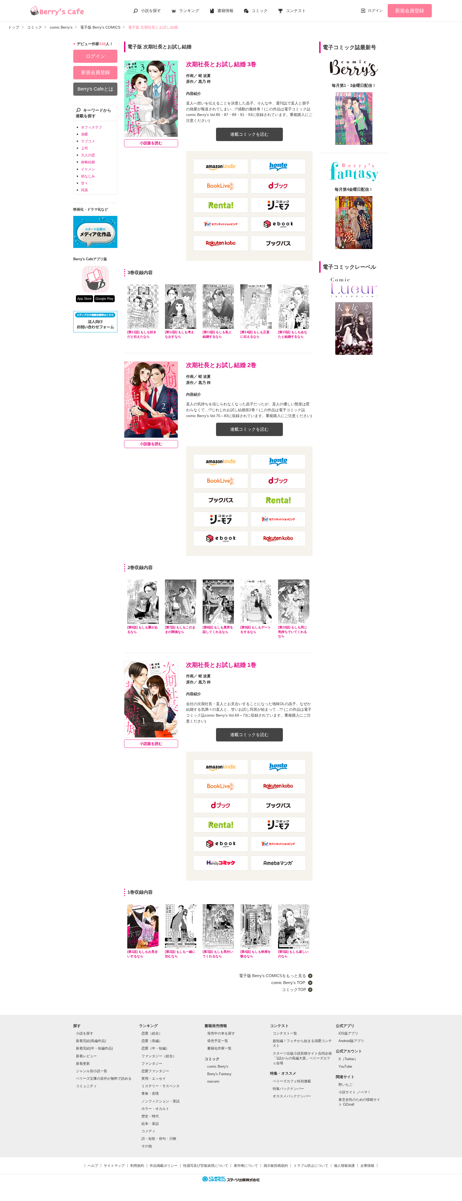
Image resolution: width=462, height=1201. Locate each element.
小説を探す (151, 10)
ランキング (189, 10)
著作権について (246, 1166)
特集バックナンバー (288, 1089)
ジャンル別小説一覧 (91, 1071)
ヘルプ (93, 1166)
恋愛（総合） (151, 1033)
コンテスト (296, 10)
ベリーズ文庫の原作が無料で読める (104, 1078)
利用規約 (137, 1166)
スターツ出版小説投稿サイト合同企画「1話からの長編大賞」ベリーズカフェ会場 (302, 1058)
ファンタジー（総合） (158, 1056)
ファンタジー (151, 1064)
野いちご (345, 1085)
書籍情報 (225, 10)
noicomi (213, 1081)
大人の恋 (88, 155)
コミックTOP (294, 989)
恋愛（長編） (151, 1041)
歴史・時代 (150, 1116)
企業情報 (367, 1166)
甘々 (84, 183)
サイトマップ (114, 1166)
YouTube (345, 1066)
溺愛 (84, 134)
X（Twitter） (348, 1059)
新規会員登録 (409, 10)
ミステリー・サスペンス (160, 1086)
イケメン (88, 169)
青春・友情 (150, 1093)
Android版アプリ (351, 1041)
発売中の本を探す (221, 1033)
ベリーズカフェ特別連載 (292, 1081)
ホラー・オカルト (155, 1109)
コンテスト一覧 (285, 1033)
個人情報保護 (344, 1166)
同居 (84, 190)
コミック (260, 10)
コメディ (148, 1131)
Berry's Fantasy (219, 1074)
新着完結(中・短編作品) (94, 1048)
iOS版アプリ (348, 1033)
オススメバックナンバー (292, 1096)
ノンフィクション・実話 (160, 1101)
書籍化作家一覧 (219, 1048)
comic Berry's (217, 1066)
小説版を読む (151, 143)
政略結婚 (88, 162)
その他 (146, 1146)
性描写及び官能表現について (205, 1166)
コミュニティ (86, 1086)
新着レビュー (86, 1056)
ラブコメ (88, 141)
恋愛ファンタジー (155, 1071)
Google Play (104, 299)
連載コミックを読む (249, 134)
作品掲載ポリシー (164, 1166)
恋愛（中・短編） (155, 1048)
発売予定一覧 (217, 1041)
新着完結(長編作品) (91, 1041)
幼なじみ (88, 176)
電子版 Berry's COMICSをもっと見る (272, 975)
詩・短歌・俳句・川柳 (158, 1139)
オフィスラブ (91, 127)
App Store (84, 299)
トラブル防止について (311, 1166)
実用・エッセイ (153, 1078)
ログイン (375, 10)
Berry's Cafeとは (95, 89)
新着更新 (83, 1064)
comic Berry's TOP (288, 982)
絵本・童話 (150, 1124)
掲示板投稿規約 (276, 1166)
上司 (84, 148)
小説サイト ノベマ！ (354, 1092)
